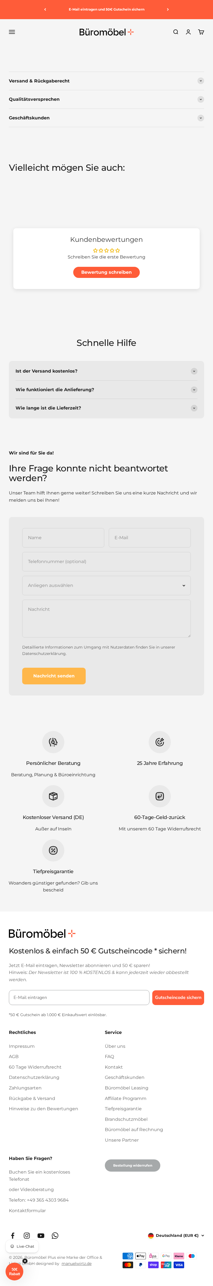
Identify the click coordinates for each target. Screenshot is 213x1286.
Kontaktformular (27, 1210)
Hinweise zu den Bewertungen (43, 1108)
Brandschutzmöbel (126, 1119)
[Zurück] (45, 9)
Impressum (22, 1046)
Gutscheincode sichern (178, 997)
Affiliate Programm (125, 1098)
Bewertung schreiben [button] (106, 272)
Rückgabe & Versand (32, 1098)
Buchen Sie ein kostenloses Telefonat (39, 1175)
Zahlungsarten (25, 1088)
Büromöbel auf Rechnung (134, 1129)
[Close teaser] (25, 1261)
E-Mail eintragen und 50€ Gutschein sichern (106, 9)
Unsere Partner (122, 1140)
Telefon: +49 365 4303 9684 (39, 1200)
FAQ (109, 1056)
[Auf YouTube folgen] (41, 1235)
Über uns (115, 1046)
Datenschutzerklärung (44, 653)
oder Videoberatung (31, 1189)
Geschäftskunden (124, 1077)
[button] (14, 1271)
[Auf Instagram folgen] (27, 1235)
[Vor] (168, 9)
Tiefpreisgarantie (123, 1108)
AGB (14, 1056)
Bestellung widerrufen (132, 1165)
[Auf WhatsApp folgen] (55, 1235)
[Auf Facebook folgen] (12, 1235)
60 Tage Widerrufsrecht (35, 1067)
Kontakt (114, 1067)
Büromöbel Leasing (126, 1088)
